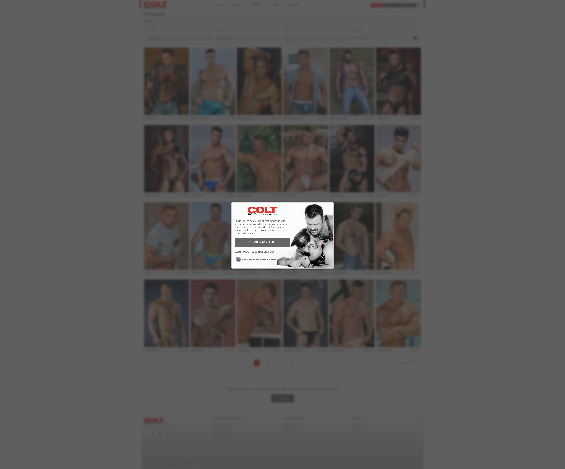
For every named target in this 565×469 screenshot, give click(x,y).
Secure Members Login (259, 259)
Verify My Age (262, 242)
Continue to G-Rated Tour (255, 251)
